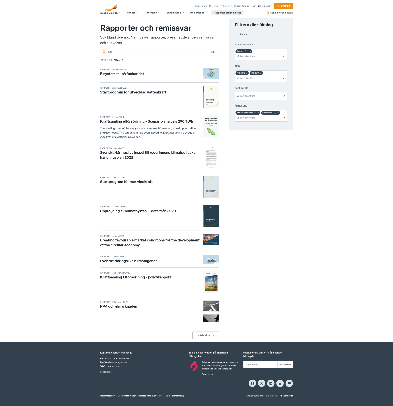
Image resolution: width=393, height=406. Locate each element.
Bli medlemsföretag (175, 395)
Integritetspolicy (107, 395)
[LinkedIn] (270, 383)
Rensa (243, 34)
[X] (261, 383)
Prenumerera (285, 364)
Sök (213, 52)
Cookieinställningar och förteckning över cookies (140, 395)
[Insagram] (280, 383)
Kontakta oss (106, 372)
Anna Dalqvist (286, 395)
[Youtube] (289, 383)
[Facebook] (252, 383)
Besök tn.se (207, 374)
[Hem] (110, 9)
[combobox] (258, 56)
